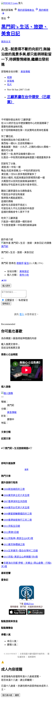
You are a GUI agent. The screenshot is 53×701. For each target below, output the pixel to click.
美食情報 (25, 71)
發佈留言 (6, 304)
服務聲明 (32, 657)
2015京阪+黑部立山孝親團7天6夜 (21, 557)
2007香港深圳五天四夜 (15, 501)
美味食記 (24, 271)
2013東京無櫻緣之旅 (14, 544)
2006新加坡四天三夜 (14, 489)
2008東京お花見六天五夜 (16, 507)
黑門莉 (4, 246)
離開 (17, 695)
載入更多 (6, 286)
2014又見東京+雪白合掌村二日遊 (21, 550)
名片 (9, 84)
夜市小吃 (24, 275)
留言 (26, 263)
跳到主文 (6, 41)
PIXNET (13, 654)
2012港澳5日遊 (11, 532)
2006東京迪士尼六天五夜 (16, 495)
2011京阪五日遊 (12, 526)
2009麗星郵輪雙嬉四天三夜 (18, 513)
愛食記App (29, 604)
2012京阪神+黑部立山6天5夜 (18, 538)
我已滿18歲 (7, 695)
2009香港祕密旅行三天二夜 (18, 520)
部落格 (10, 81)
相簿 (9, 77)
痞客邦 (20, 263)
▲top (3, 280)
